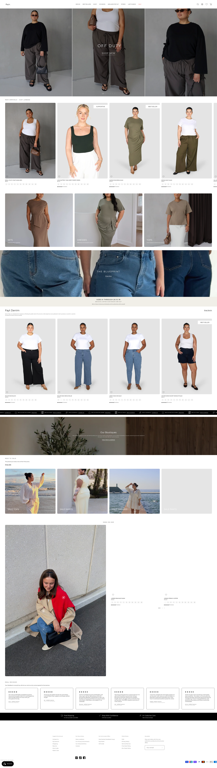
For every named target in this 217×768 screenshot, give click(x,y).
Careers (78, 746)
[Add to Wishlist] (7, 176)
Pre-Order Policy (126, 748)
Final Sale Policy (126, 746)
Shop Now (108, 276)
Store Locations (45, 412)
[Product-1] (43, 629)
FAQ (123, 739)
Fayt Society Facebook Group (107, 739)
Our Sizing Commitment (82, 741)
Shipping (55, 743)
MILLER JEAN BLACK (10, 396)
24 (32, 184)
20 (26, 184)
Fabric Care (56, 750)
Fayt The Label (6, 760)
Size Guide (55, 748)
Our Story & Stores (80, 736)
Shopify (11, 760)
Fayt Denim (12, 310)
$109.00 (111, 181)
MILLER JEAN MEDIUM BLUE (64, 396)
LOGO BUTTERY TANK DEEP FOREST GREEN (68, 180)
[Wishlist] (206, 4)
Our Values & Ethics (81, 743)
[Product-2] (43, 611)
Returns (55, 746)
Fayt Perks (101, 741)
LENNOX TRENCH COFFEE (171, 598)
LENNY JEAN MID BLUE (115, 396)
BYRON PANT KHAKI (166, 180)
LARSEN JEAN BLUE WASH (118, 598)
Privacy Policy (125, 741)
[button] (77, 4)
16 (20, 184)
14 (17, 184)
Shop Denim (208, 310)
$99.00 (162, 181)
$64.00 (58, 181)
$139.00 (6, 397)
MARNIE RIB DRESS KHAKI (116, 180)
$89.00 (6, 181)
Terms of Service (126, 743)
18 (23, 184)
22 (29, 184)
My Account (56, 741)
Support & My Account (58, 736)
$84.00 (162, 397)
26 (35, 184)
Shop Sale (8, 464)
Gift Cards (101, 743)
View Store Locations (108, 440)
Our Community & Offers (104, 736)
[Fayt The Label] (8, 4)
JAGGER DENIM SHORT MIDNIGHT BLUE (171, 396)
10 (11, 184)
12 (14, 184)
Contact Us (69, 412)
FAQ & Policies (125, 736)
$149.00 (165, 599)
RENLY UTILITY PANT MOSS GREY (13, 180)
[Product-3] (63, 597)
